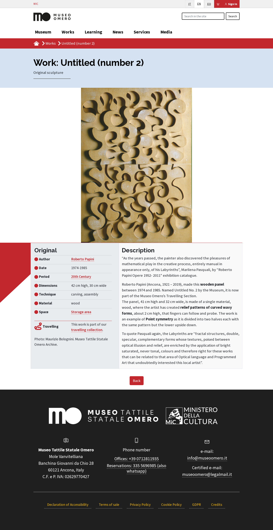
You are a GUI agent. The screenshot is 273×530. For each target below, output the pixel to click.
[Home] (52, 16)
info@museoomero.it (207, 458)
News (118, 32)
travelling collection (86, 329)
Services (142, 32)
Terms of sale (109, 504)
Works (68, 32)
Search (232, 16)
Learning (93, 32)
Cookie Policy (171, 504)
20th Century (81, 276)
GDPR (196, 504)
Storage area (81, 312)
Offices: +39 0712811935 (136, 459)
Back (136, 380)
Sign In (232, 4)
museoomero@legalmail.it (207, 474)
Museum (43, 32)
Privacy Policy (140, 504)
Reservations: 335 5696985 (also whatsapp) (136, 468)
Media (166, 32)
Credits (216, 504)
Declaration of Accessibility (67, 504)
